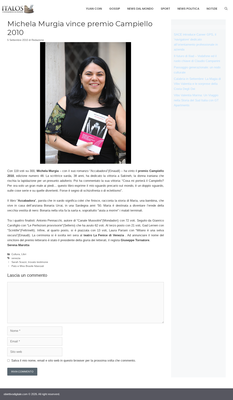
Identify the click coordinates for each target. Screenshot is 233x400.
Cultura (15, 254)
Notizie (212, 9)
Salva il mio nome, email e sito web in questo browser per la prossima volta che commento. (73, 360)
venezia (15, 258)
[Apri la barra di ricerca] (226, 8)
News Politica (188, 9)
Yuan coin (94, 9)
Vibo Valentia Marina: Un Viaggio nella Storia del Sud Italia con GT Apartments (196, 100)
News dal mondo (140, 9)
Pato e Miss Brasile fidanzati (27, 266)
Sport (165, 9)
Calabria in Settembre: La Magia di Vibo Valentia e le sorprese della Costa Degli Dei (197, 83)
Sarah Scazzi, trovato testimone (29, 262)
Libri (23, 254)
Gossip (114, 9)
